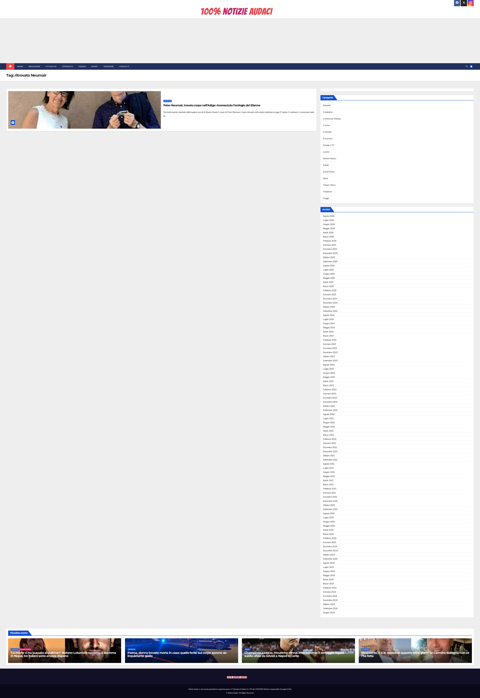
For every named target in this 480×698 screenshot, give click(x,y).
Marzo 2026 (328, 237)
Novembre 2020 (330, 501)
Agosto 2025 (328, 266)
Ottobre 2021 (329, 456)
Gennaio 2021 (329, 493)
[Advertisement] (240, 40)
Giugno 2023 (329, 373)
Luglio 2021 (328, 468)
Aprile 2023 (328, 381)
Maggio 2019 (329, 575)
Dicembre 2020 (330, 497)
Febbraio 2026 (329, 241)
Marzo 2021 (328, 484)
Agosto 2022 (328, 414)
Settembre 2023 (330, 361)
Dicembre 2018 (330, 596)
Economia (327, 139)
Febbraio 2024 (329, 340)
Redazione (34, 66)
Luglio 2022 (328, 418)
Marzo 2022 (328, 435)
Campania (327, 112)
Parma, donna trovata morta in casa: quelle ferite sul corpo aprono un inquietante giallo (177, 654)
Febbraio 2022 (329, 439)
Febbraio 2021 (329, 489)
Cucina (326, 125)
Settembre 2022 (330, 410)
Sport (94, 66)
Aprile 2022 (328, 431)
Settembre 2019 (330, 559)
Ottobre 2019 (329, 555)
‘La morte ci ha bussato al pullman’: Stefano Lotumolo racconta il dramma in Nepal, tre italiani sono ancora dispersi (63, 654)
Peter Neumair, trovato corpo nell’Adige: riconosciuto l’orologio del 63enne (211, 105)
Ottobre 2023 (329, 356)
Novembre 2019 (330, 551)
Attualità (51, 66)
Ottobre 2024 (329, 307)
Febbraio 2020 (329, 538)
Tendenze (108, 66)
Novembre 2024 (330, 303)
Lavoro (326, 152)
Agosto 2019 (328, 563)
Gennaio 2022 (329, 443)
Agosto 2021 (328, 464)
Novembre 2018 (330, 600)
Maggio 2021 (329, 476)
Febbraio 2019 (329, 588)
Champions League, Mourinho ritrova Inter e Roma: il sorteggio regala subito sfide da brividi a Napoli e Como (294, 654)
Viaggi (326, 198)
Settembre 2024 (330, 311)
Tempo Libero (329, 185)
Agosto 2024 (328, 315)
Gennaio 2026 (329, 245)
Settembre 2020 (330, 509)
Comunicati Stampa (332, 119)
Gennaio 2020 (329, 542)
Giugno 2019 (329, 571)
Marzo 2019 (328, 584)
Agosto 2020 (328, 513)
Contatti (124, 66)
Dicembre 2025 (330, 249)
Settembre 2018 (330, 608)
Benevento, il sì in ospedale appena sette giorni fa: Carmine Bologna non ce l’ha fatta (415, 654)
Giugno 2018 (329, 613)
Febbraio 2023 (329, 389)
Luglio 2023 (328, 369)
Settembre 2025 (330, 261)
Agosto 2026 (328, 216)
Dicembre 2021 (330, 447)
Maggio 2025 (329, 278)
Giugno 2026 (329, 224)
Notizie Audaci (329, 158)
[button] (467, 66)
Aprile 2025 (328, 282)
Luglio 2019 (328, 567)
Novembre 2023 (330, 352)
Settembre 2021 (330, 460)
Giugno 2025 (329, 274)
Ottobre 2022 (329, 406)
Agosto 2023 (328, 365)
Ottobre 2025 (329, 257)
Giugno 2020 (329, 522)
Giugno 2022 (329, 423)
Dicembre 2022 (330, 398)
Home (20, 66)
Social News (328, 172)
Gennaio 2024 (329, 344)
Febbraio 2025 (329, 290)
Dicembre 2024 (330, 299)
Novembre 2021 (330, 451)
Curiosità (67, 66)
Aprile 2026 (328, 233)
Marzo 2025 (328, 286)
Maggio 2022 (329, 427)
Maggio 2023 (329, 377)
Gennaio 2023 (329, 394)
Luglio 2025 (328, 270)
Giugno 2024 (329, 323)
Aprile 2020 (328, 530)
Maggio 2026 (329, 228)
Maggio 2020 (329, 526)
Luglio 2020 (328, 518)
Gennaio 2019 (329, 592)
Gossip (82, 66)
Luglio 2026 (328, 220)
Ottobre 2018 (329, 604)
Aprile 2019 (328, 579)
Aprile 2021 (328, 480)
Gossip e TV (328, 145)
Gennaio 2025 (329, 294)
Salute (326, 165)
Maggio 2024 (329, 328)
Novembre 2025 (330, 253)
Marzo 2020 (328, 534)
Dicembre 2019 (330, 546)
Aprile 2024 (328, 332)
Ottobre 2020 (329, 505)
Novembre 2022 (330, 402)
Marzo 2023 (328, 385)
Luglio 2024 (328, 319)
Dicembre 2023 (330, 348)
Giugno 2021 (329, 472)
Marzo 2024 (328, 336)
